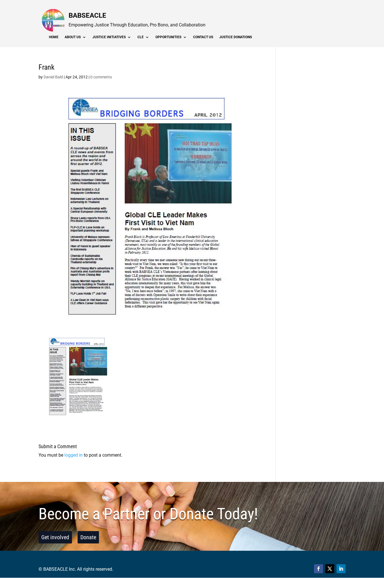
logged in (73, 455)
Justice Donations (235, 37)
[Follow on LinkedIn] (340, 568)
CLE (140, 37)
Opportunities (168, 37)
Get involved (55, 537)
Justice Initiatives (109, 37)
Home (53, 37)
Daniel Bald (53, 77)
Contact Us (203, 37)
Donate (88, 537)
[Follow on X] (329, 568)
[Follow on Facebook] (318, 568)
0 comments (101, 77)
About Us (73, 37)
